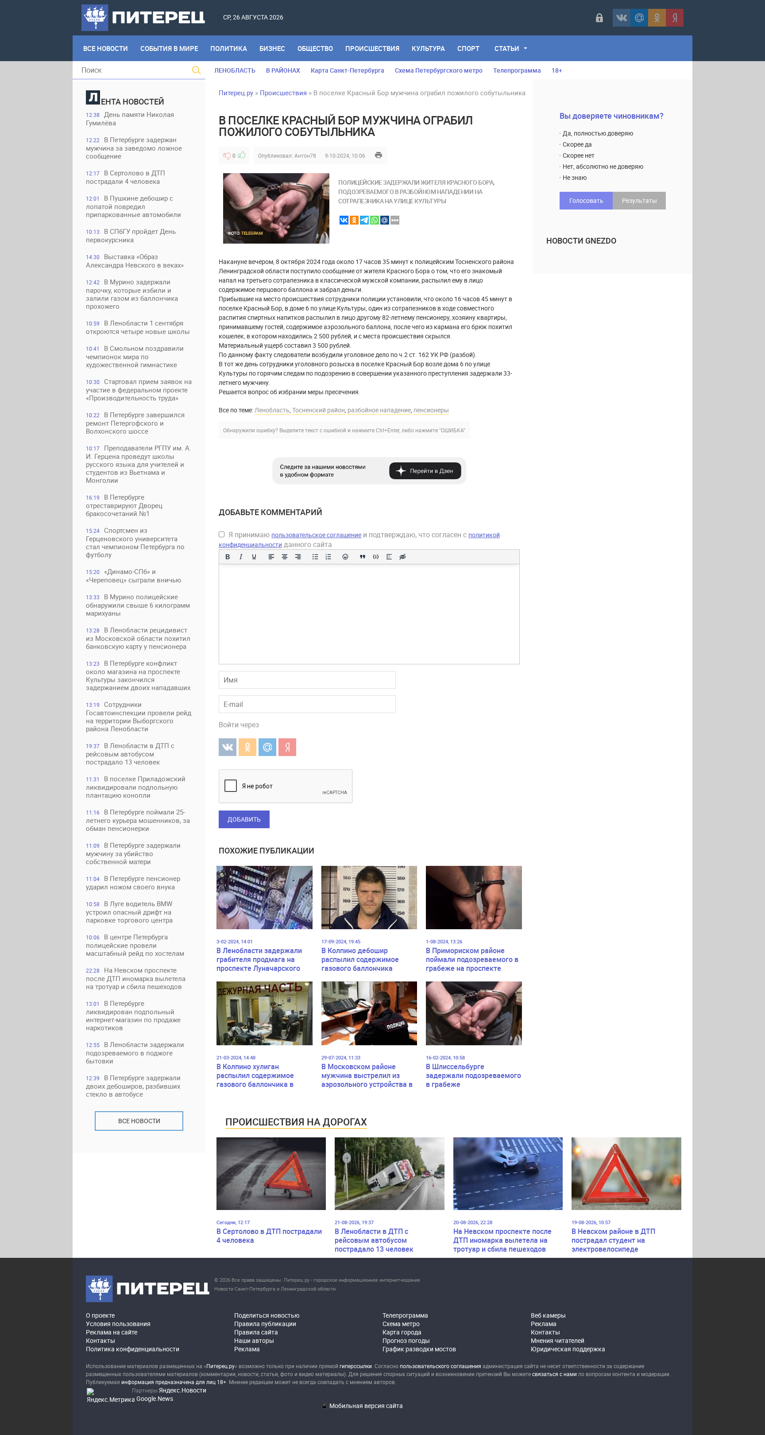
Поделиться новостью (266, 1315)
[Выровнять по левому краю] (271, 557)
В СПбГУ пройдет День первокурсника (131, 235)
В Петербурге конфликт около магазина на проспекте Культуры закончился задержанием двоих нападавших (138, 675)
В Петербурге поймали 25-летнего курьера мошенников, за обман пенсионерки (138, 820)
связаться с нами (554, 1373)
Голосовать (586, 200)
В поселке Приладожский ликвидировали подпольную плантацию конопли (135, 786)
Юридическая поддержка (568, 1349)
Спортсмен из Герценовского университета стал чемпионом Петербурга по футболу (135, 542)
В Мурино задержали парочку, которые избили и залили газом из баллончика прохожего (132, 293)
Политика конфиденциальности (132, 1349)
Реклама (247, 1349)
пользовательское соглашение (316, 535)
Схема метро (401, 1323)
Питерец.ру (236, 92)
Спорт (468, 48)
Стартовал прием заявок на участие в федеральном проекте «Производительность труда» (139, 389)
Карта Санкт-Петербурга (347, 70)
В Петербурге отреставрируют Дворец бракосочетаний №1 (124, 505)
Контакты (100, 1340)
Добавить (244, 819)
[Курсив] (240, 557)
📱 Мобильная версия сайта (362, 1405)
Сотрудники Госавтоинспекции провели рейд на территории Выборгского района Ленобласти (138, 716)
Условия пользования (118, 1323)
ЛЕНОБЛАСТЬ (234, 70)
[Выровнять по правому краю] (298, 557)
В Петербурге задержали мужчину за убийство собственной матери (133, 853)
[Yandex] (675, 18)
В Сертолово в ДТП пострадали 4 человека (125, 177)
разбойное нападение (379, 410)
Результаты (639, 200)
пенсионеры (431, 410)
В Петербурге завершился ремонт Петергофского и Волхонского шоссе (135, 422)
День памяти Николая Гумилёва (130, 118)
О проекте (100, 1315)
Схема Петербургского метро (439, 70)
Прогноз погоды (406, 1340)
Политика (228, 48)
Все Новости (105, 48)
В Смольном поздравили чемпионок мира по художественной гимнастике (135, 356)
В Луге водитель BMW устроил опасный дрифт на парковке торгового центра (129, 911)
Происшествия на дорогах (296, 1121)
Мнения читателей (557, 1340)
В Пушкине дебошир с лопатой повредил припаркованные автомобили (133, 206)
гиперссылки (356, 1365)
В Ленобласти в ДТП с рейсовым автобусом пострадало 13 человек (130, 753)
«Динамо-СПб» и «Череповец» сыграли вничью (133, 575)
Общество (315, 48)
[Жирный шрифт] (227, 557)
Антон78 (305, 155)
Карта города (401, 1332)
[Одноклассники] (657, 18)
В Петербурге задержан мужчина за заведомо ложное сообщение (134, 147)
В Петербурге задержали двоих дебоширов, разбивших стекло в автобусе (133, 1085)
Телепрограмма (517, 70)
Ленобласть (272, 410)
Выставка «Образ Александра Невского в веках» (135, 260)
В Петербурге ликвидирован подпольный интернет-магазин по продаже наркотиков (133, 1015)
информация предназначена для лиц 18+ (173, 1381)
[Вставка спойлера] (389, 557)
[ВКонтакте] (621, 18)
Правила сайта (256, 1332)
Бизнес (272, 48)
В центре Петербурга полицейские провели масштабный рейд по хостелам (135, 945)
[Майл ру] (639, 18)
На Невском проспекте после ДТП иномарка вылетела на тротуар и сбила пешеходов (135, 978)
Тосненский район (318, 410)
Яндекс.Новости (182, 1390)
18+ (557, 70)
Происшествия (372, 48)
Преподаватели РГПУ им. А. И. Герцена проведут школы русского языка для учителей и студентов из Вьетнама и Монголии (138, 464)
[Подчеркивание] (254, 557)
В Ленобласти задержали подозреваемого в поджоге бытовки (135, 1052)
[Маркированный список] (315, 557)
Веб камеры (548, 1315)
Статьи (507, 48)
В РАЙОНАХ (283, 70)
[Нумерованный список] (328, 557)
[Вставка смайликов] (345, 557)
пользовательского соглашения (440, 1365)
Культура (428, 48)
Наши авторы (254, 1340)
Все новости (139, 1121)
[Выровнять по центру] (284, 557)
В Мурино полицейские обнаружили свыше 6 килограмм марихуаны (138, 604)
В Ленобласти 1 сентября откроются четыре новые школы (138, 327)
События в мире (169, 48)
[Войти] (599, 18)
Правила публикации (265, 1323)
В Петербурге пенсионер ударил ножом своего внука (133, 882)
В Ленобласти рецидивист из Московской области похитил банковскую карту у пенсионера (138, 638)
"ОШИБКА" (452, 430)
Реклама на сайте (111, 1332)
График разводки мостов (419, 1349)
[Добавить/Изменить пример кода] (375, 557)
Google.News (154, 1398)
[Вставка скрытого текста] (402, 557)
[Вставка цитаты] (362, 557)
